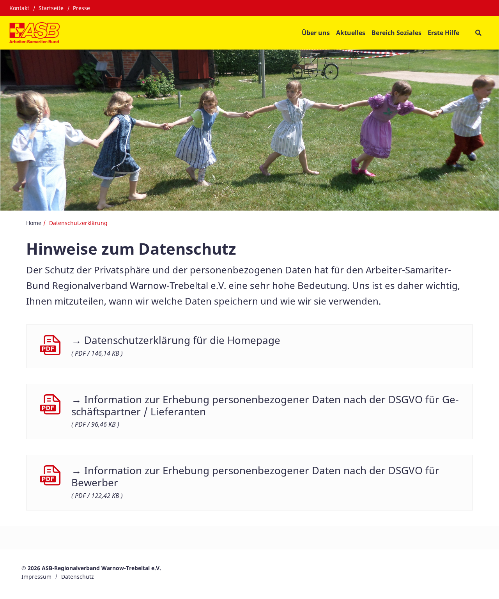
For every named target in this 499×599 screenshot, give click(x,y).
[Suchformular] (478, 32)
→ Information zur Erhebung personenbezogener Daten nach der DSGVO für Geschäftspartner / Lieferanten (265, 405)
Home (33, 223)
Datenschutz (77, 576)
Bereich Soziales (396, 32)
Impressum (36, 576)
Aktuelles (350, 32)
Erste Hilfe (443, 32)
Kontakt (19, 8)
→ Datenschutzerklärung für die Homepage (175, 340)
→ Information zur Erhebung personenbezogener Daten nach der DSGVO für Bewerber (255, 476)
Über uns (316, 32)
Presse (81, 8)
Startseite (51, 8)
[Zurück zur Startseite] (34, 32)
